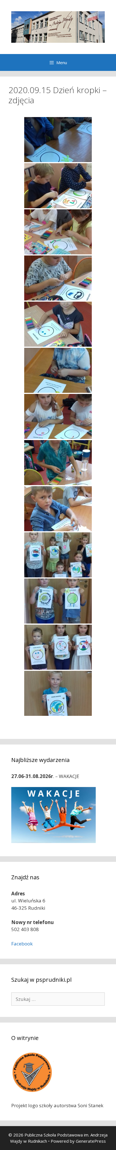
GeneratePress (91, 1141)
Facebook (22, 943)
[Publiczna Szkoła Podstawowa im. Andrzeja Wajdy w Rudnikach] (58, 26)
